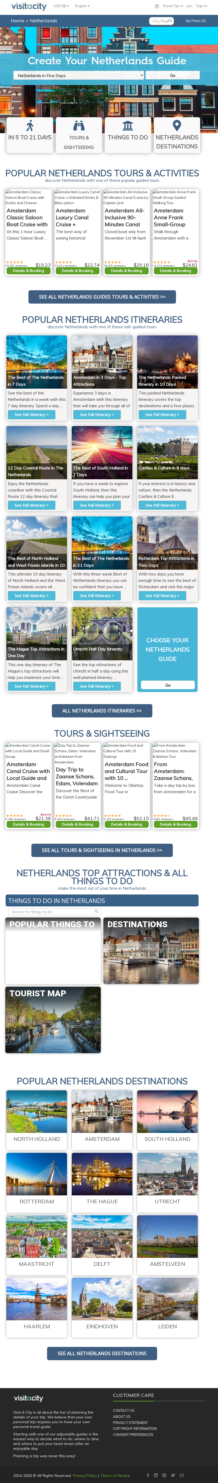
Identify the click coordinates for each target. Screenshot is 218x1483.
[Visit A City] (28, 1398)
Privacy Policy (85, 1475)
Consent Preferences (133, 1434)
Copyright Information (135, 1428)
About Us (122, 1416)
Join (189, 6)
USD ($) (60, 6)
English (81, 6)
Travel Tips (172, 6)
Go (172, 75)
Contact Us (124, 1410)
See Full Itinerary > (32, 414)
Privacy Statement (130, 1423)
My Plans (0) (196, 21)
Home (17, 21)
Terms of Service (115, 1475)
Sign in (201, 6)
